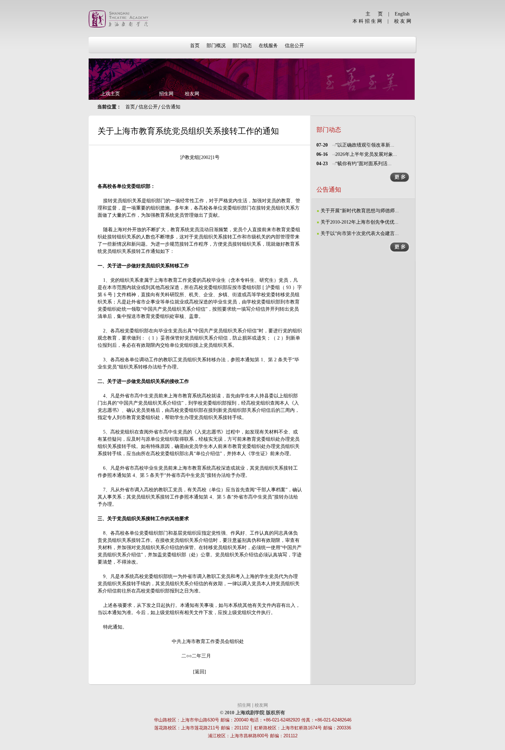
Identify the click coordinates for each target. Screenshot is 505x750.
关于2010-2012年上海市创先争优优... (360, 222)
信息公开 (148, 106)
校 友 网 (402, 21)
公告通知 (170, 106)
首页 (130, 106)
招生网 (166, 93)
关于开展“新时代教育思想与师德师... (360, 210)
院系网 (139, 93)
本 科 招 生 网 (367, 21)
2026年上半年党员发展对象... (366, 154)
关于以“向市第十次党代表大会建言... (360, 233)
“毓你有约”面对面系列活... (363, 163)
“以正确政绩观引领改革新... (364, 145)
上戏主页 (110, 93)
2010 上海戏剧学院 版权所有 (255, 712)
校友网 (192, 93)
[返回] (199, 671)
